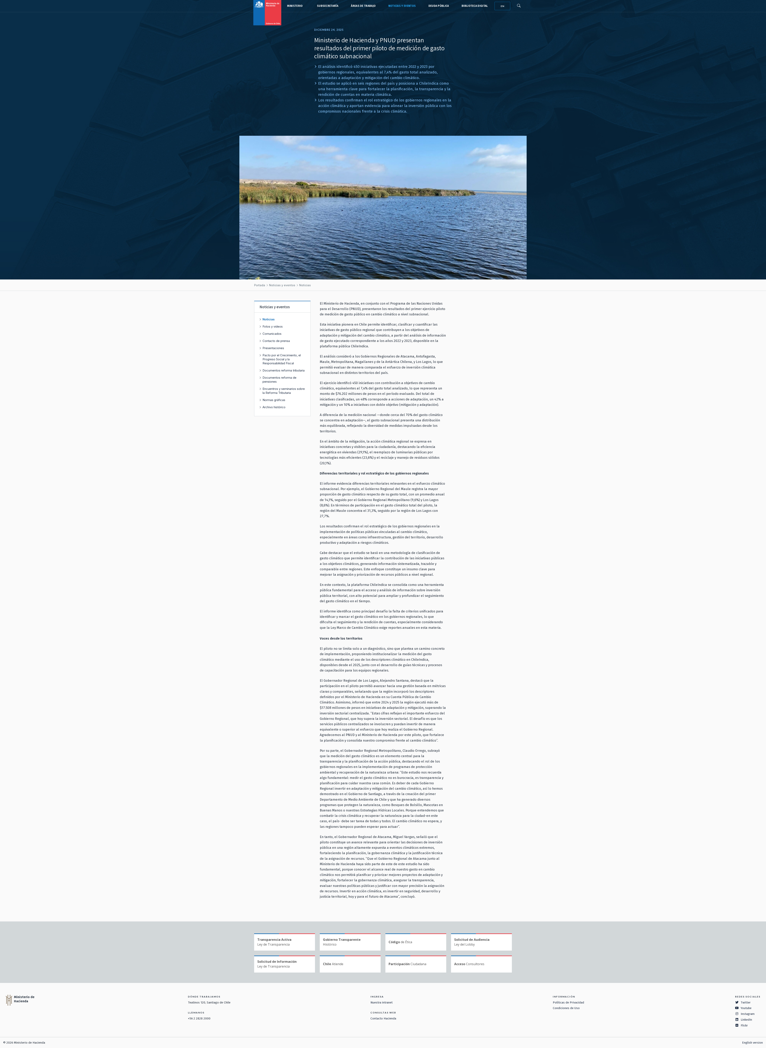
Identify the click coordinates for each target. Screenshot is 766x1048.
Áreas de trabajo (363, 6)
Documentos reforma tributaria (284, 370)
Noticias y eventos (402, 6)
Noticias (305, 285)
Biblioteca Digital (475, 6)
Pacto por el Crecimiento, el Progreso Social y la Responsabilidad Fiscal (282, 359)
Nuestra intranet (381, 1002)
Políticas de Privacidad (568, 1002)
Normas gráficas (274, 400)
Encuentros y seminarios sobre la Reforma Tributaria (284, 391)
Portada (259, 285)
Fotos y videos (273, 326)
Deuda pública (438, 6)
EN (502, 6)
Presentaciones (273, 348)
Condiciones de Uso (566, 1008)
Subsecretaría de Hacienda (326, 6)
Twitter (746, 1002)
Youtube (746, 1008)
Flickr (744, 1025)
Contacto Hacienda (383, 1018)
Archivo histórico (274, 407)
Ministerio (295, 6)
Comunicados (272, 334)
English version (752, 1042)
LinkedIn (746, 1019)
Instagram (748, 1014)
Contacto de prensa (276, 341)
